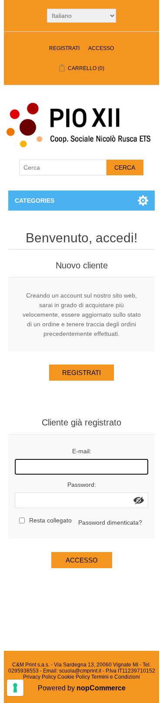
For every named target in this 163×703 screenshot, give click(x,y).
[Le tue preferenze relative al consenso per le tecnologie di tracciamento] (15, 688)
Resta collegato (50, 520)
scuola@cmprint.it (80, 671)
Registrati (64, 48)
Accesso (101, 48)
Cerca (124, 167)
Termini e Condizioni (115, 677)
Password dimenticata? (110, 522)
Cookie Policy (73, 677)
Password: (81, 484)
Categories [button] (34, 200)
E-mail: (81, 451)
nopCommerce (101, 688)
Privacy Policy (39, 677)
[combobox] (63, 167)
